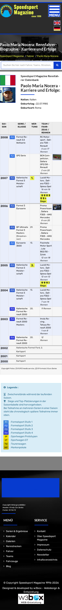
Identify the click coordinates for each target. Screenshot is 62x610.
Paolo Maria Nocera (47, 56)
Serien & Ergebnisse (17, 531)
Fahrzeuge (12, 561)
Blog (8, 566)
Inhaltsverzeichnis (47, 559)
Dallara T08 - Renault (45, 143)
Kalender (11, 536)
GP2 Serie (21, 155)
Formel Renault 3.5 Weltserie (21, 140)
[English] (57, 23)
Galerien (10, 541)
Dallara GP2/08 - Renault (44, 164)
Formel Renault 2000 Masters (21, 322)
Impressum (43, 544)
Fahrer (30, 56)
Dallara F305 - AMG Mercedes (46, 214)
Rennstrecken (13, 546)
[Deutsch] (57, 28)
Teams (9, 556)
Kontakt (41, 531)
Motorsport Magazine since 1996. (21, 490)
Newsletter (43, 554)
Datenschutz (44, 549)
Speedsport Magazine (12, 56)
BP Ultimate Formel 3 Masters (22, 230)
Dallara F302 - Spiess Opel (45, 183)
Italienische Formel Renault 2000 (22, 311)
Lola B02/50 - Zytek (44, 251)
